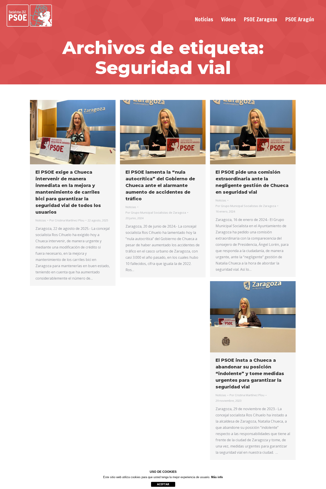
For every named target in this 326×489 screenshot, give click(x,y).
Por (66, 220)
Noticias (40, 220)
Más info (217, 477)
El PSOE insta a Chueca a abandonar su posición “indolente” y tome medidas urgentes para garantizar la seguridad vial (250, 374)
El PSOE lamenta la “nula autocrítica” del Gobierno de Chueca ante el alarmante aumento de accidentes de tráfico (160, 185)
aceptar (163, 484)
